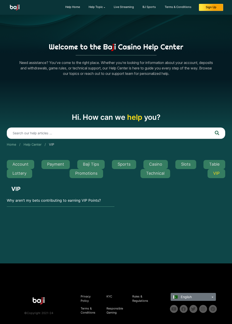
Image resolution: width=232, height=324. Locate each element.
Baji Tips (91, 164)
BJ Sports (149, 7)
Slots (186, 164)
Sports (124, 164)
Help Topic (96, 7)
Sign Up (211, 7)
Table (214, 164)
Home (11, 144)
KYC (109, 296)
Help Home (72, 7)
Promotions (86, 173)
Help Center (32, 144)
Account (20, 164)
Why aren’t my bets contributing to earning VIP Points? (54, 200)
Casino (155, 164)
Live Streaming (124, 7)
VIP (51, 144)
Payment (55, 164)
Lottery (19, 173)
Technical (155, 173)
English (186, 297)
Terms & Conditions (178, 7)
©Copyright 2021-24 (38, 313)
